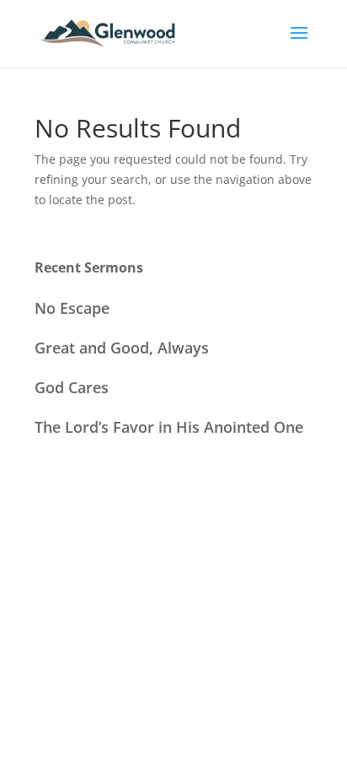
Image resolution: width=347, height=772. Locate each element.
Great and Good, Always (122, 347)
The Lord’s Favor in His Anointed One (169, 427)
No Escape (72, 308)
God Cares (72, 387)
